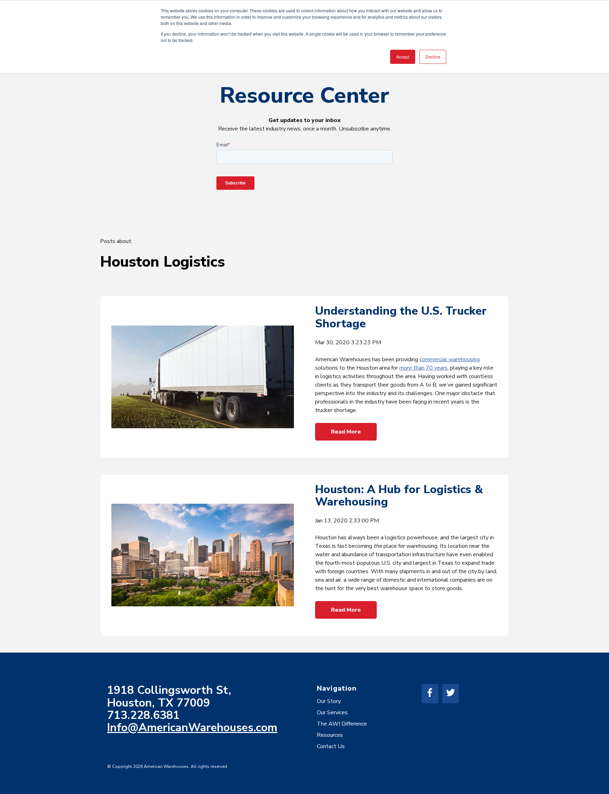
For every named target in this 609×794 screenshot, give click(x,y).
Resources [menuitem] (330, 735)
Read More (346, 432)
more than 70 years (423, 368)
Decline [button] (432, 57)
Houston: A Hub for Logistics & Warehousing (399, 495)
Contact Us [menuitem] (331, 746)
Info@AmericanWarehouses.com (192, 727)
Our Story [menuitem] (329, 701)
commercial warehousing (449, 359)
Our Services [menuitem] (332, 712)
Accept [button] (402, 57)
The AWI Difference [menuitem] (342, 724)
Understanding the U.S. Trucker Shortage (401, 317)
